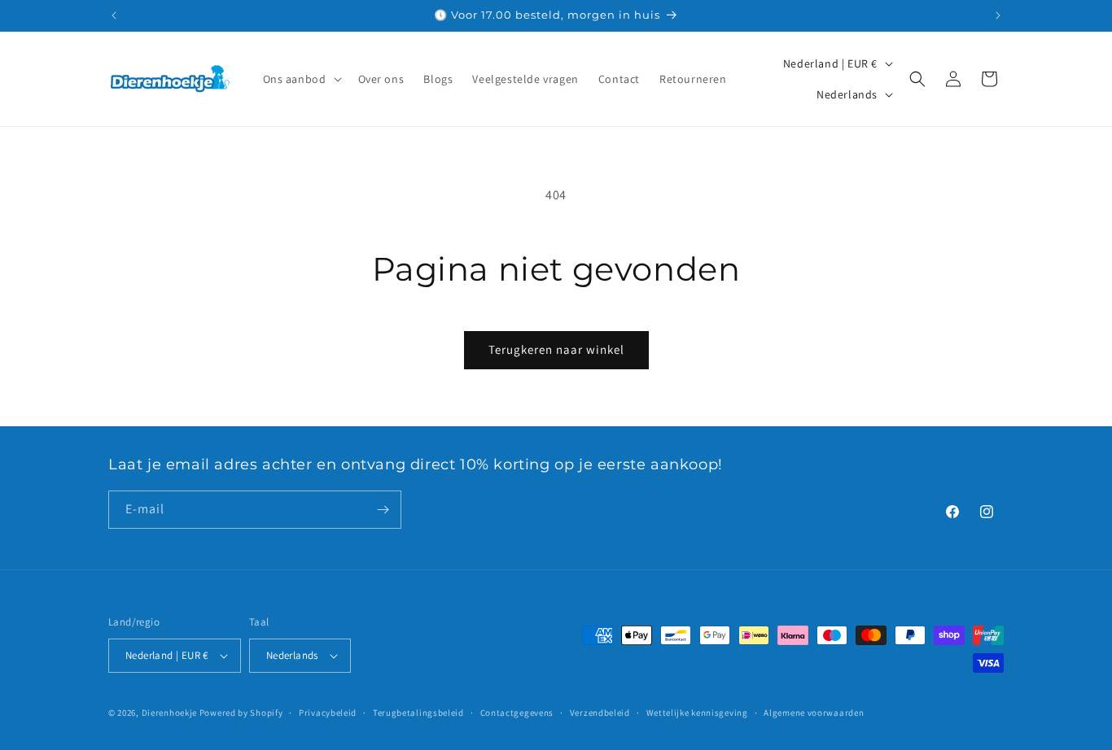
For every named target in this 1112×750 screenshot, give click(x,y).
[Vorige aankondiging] (114, 15)
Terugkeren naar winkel (556, 349)
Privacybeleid (328, 712)
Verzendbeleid (600, 712)
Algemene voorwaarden (814, 712)
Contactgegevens (517, 712)
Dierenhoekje (169, 712)
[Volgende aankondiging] (998, 15)
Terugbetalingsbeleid (418, 712)
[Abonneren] (383, 510)
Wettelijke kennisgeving (697, 712)
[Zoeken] (917, 79)
